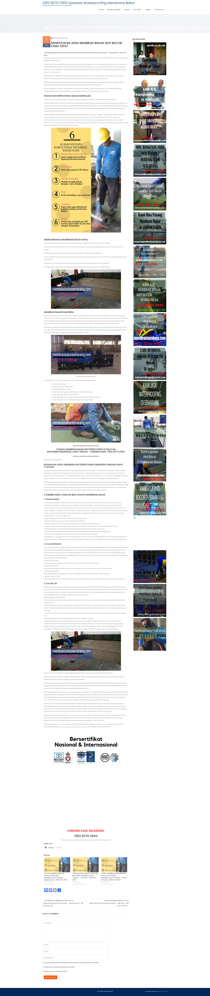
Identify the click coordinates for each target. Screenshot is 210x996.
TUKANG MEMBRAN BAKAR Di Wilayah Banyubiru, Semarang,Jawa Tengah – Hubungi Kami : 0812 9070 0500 (55, 876)
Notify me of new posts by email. (55, 971)
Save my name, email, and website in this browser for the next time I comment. (71, 963)
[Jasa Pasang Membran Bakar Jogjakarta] (149, 363)
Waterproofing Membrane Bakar (74, 692)
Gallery (148, 9)
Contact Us (159, 9)
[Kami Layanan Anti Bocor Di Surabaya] (149, 329)
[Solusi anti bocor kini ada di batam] (149, 465)
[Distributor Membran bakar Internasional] (149, 58)
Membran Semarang (60, 38)
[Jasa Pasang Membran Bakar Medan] (149, 160)
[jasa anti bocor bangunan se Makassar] (149, 634)
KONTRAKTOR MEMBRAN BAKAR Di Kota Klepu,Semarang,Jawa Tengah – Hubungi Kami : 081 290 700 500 (63, 903)
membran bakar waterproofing (77, 715)
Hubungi (84, 727)
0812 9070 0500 (86, 836)
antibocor (104, 724)
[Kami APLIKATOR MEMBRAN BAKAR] (149, 295)
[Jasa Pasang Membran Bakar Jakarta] (149, 228)
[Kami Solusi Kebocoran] (149, 262)
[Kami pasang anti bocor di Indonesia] (149, 566)
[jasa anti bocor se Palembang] (149, 600)
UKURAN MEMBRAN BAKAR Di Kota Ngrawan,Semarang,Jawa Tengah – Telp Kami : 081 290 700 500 (109, 903)
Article (126, 9)
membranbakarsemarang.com (70, 727)
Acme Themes (162, 991)
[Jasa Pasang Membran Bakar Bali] (149, 126)
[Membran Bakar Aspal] (149, 92)
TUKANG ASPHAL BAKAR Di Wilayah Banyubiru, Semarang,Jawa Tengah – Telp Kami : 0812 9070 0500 (85, 876)
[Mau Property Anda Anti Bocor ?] (149, 532)
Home (101, 9)
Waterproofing (89, 117)
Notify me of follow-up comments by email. (59, 967)
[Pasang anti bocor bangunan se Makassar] (149, 431)
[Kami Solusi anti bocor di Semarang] (149, 498)
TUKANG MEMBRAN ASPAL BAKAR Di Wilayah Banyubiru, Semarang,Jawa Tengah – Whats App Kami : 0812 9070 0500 (114, 876)
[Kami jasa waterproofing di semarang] (149, 397)
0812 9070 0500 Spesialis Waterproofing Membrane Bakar (89, 3)
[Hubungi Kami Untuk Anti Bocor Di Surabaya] (149, 194)
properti (59, 724)
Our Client (137, 9)
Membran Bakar (114, 9)
